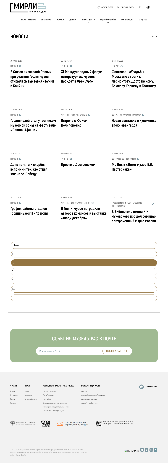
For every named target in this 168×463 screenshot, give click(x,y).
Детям (73, 19)
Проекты (12, 399)
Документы (84, 391)
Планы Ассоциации (48, 395)
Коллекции (127, 19)
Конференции (28, 395)
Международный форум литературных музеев (56, 407)
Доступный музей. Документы (89, 403)
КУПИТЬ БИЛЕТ (152, 386)
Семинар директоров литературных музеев (55, 403)
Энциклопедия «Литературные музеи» (54, 411)
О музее (143, 19)
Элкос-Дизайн (21, 455)
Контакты (13, 403)
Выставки (46, 19)
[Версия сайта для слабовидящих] (148, 7)
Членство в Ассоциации (49, 391)
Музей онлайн (108, 19)
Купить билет (107, 7)
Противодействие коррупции (89, 399)
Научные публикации (30, 399)
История (12, 391)
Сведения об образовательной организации (93, 395)
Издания (27, 391)
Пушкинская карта (125, 7)
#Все (155, 37)
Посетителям (28, 19)
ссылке (130, 424)
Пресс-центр (88, 19)
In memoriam (14, 395)
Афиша (60, 19)
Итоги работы (47, 399)
